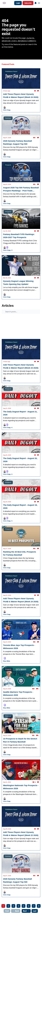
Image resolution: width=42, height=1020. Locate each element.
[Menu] (35, 2)
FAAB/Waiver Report (20, 325)
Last (34, 911)
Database (35, 334)
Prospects (6, 317)
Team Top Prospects (23, 321)
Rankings (17, 334)
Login (18, 3)
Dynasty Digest (8, 321)
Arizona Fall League (20, 317)
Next (25, 911)
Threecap (6, 325)
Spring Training (8, 330)
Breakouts (20, 330)
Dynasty (30, 330)
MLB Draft (7, 334)
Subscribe (28, 3)
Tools (25, 334)
